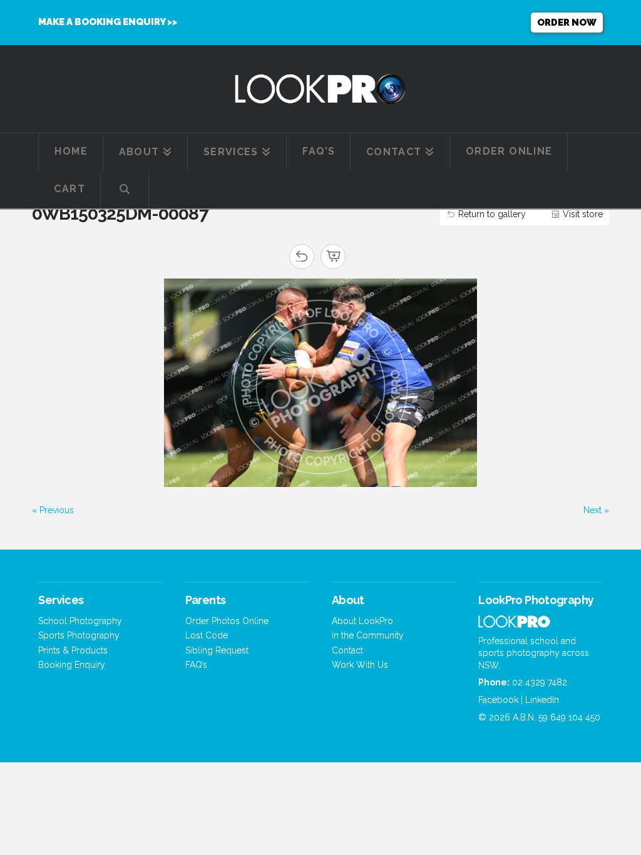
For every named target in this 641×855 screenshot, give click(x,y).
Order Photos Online (227, 621)
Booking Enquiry (71, 665)
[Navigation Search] (125, 189)
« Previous (53, 510)
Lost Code (206, 635)
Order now (567, 22)
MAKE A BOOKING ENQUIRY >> (107, 22)
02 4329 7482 (539, 682)
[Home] (514, 624)
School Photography (80, 621)
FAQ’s (196, 665)
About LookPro (362, 621)
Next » (596, 510)
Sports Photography (79, 635)
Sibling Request (217, 650)
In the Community (368, 635)
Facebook (498, 700)
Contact (347, 650)
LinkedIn (542, 700)
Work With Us (360, 665)
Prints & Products (73, 650)
